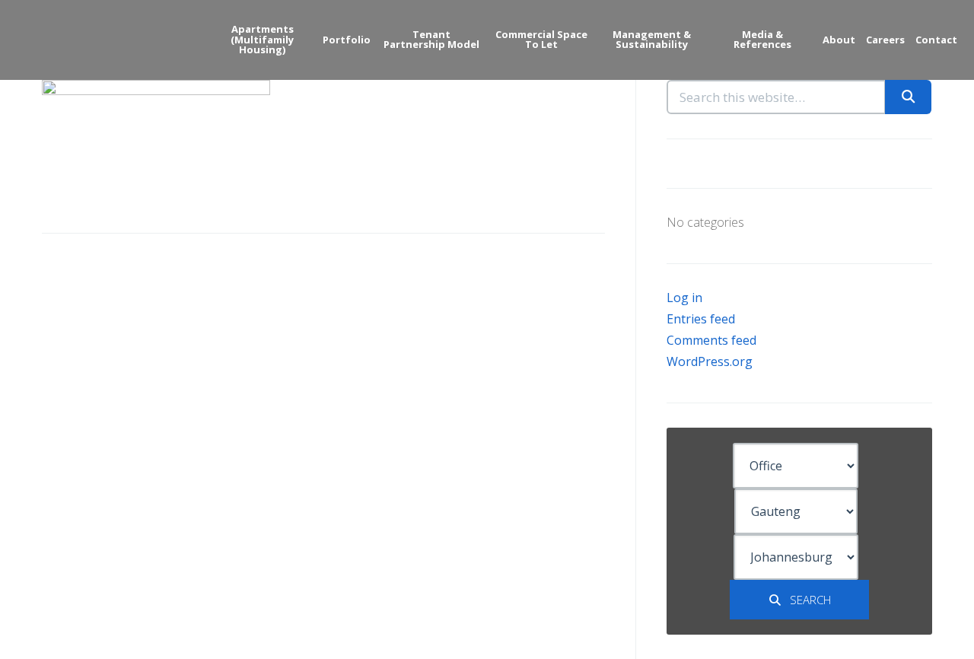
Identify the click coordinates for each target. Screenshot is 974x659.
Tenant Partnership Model (431, 39)
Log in (684, 297)
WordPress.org (710, 361)
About (839, 39)
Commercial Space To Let (541, 39)
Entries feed (701, 318)
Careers (885, 39)
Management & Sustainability (652, 39)
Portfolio (347, 39)
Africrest (76, 38)
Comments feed (711, 340)
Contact (936, 39)
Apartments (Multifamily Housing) (262, 39)
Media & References (762, 39)
